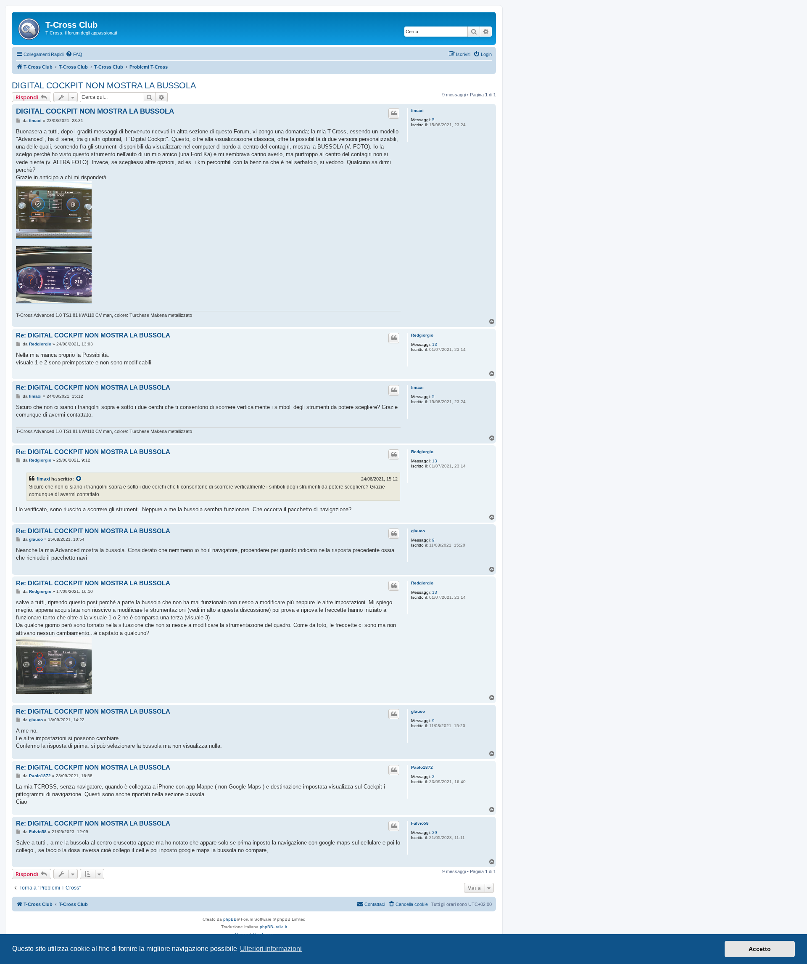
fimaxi (417, 110)
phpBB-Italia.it (273, 926)
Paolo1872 (422, 767)
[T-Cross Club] (29, 27)
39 (434, 832)
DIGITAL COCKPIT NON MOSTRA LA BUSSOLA (104, 85)
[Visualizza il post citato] (79, 479)
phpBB (230, 919)
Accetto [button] (760, 948)
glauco (418, 530)
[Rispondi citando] (393, 113)
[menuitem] (74, 54)
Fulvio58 (420, 823)
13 (434, 344)
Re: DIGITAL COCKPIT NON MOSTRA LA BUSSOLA (93, 335)
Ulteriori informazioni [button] (271, 948)
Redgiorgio (422, 335)
